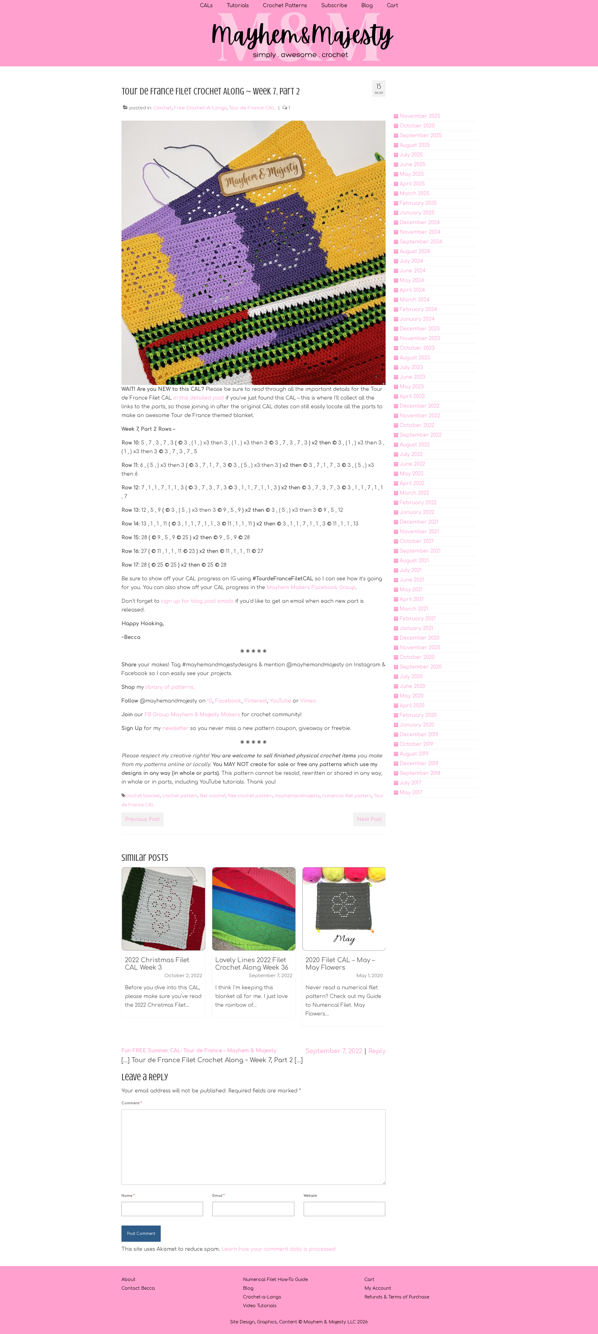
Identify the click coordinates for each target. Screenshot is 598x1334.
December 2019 (419, 734)
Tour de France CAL (252, 108)
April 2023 (412, 396)
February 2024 (418, 309)
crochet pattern (179, 796)
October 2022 (417, 425)
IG (209, 701)
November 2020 (420, 647)
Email (218, 1196)
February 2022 (418, 503)
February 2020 (418, 715)
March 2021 (414, 609)
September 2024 (421, 242)
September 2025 (421, 135)
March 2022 (414, 493)
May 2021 (411, 590)
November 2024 (420, 232)
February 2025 (418, 203)
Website (310, 1196)
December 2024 (420, 222)
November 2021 (419, 532)
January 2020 (417, 725)
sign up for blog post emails (197, 601)
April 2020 (412, 705)
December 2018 (419, 763)
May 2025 (412, 174)
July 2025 (411, 155)
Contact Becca (138, 1288)
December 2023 (420, 329)
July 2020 (411, 676)
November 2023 (420, 338)
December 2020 (419, 638)
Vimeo (308, 701)
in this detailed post (198, 398)
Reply (377, 1051)
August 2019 (414, 754)
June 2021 (412, 580)
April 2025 (412, 184)
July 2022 (411, 454)
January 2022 (417, 512)
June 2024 (413, 271)
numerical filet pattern (347, 796)
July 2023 (411, 367)
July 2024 (411, 261)
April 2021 (412, 599)
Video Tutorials (260, 1305)
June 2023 (412, 377)
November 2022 (420, 416)
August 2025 (415, 145)
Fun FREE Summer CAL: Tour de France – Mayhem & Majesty (198, 1050)
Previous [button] (126, 950)
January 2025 (417, 213)
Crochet (162, 108)
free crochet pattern (250, 796)
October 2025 (417, 126)
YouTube (280, 701)
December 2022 (419, 406)
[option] (163, 945)
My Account (377, 1288)
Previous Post (142, 819)
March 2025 (415, 193)
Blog (248, 1288)
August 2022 (415, 445)
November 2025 (420, 116)
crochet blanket (142, 796)
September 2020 (421, 667)
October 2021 (417, 541)
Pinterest (255, 701)
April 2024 (412, 290)
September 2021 (420, 551)
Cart (369, 1279)
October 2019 (416, 744)
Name (128, 1196)
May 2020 (412, 696)
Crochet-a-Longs (262, 1297)
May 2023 (412, 387)
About (128, 1279)
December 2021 (419, 522)
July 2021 (411, 570)
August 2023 (415, 358)
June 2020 (412, 686)
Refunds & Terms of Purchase (396, 1297)
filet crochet (213, 796)
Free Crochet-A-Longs (200, 108)
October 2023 (417, 348)
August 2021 (414, 561)
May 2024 (412, 280)
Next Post (369, 819)
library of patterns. (169, 687)
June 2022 (412, 464)
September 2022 (421, 435)
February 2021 (418, 618)
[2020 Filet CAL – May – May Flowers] (254, 908)
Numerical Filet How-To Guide (275, 1279)
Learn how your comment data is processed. (279, 1249)
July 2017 (410, 783)
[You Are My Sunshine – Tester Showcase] (344, 908)
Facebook (228, 701)
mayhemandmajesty (297, 796)
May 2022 (412, 474)
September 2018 (420, 773)
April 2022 (412, 483)
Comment (131, 1103)
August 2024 (415, 251)
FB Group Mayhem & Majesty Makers (192, 714)
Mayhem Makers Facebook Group (311, 587)
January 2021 (416, 628)
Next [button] (380, 950)
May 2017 (411, 792)
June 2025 (412, 164)
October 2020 (417, 657)
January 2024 (417, 319)
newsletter (175, 728)
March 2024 (415, 300)
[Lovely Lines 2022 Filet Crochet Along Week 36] (163, 908)
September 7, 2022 (333, 1051)
